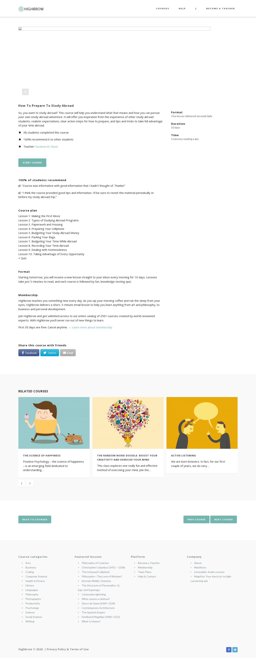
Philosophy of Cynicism (95, 562)
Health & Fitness (35, 580)
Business (30, 567)
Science (30, 612)
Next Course (223, 519)
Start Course (32, 162)
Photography (33, 598)
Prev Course (196, 519)
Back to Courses (34, 519)
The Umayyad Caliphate (96, 571)
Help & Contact (147, 576)
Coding (29, 571)
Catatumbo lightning (94, 594)
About (198, 562)
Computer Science (36, 576)
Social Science (33, 616)
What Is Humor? (91, 621)
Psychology (32, 607)
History (29, 585)
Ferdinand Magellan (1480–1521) (101, 616)
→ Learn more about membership (90, 327)
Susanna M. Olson (46, 146)
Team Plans (144, 571)
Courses (162, 8)
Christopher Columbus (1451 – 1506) (103, 567)
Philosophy (31, 594)
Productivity (32, 603)
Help (182, 8)
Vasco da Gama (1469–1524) (98, 603)
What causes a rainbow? (96, 598)
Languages (31, 589)
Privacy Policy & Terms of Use (68, 649)
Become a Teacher (149, 562)
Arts (28, 562)
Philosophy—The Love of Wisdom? (102, 576)
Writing (29, 621)
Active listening (183, 455)
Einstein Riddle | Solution (96, 580)
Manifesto (200, 567)
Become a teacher (220, 8)
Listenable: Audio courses (209, 571)
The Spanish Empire (93, 612)
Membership (145, 567)
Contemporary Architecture (98, 607)
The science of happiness (42, 455)
